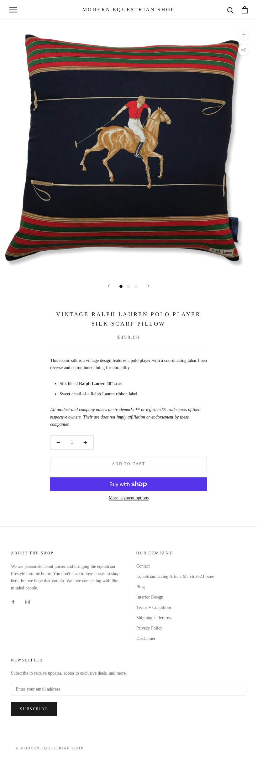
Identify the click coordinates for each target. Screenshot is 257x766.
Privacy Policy (149, 628)
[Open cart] (245, 9)
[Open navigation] (13, 10)
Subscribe (34, 709)
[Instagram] (27, 601)
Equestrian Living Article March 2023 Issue (175, 576)
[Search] (230, 10)
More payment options (129, 498)
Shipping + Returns (153, 617)
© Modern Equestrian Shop (49, 748)
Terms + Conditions (153, 607)
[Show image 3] (136, 286)
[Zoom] (243, 34)
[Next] (148, 286)
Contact (143, 566)
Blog (140, 586)
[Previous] (109, 286)
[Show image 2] (128, 286)
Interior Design (149, 597)
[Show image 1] (121, 286)
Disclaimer (145, 638)
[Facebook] (13, 601)
